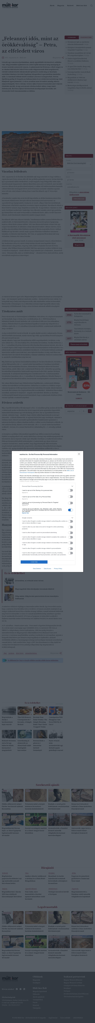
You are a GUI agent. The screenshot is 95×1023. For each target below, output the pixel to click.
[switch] (70, 490)
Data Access (47, 568)
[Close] (79, 454)
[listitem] (47, 486)
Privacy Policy (58, 568)
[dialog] (47, 511)
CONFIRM (34, 562)
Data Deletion (37, 568)
